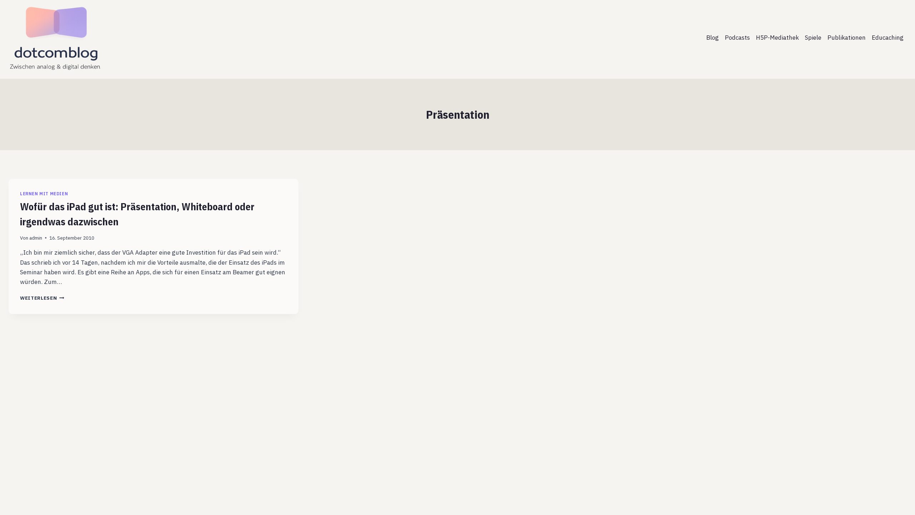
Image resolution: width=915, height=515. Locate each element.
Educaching (888, 37)
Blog (712, 37)
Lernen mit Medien (44, 193)
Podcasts (737, 37)
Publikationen (846, 37)
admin (35, 238)
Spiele (813, 37)
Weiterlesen (42, 298)
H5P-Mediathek (777, 37)
